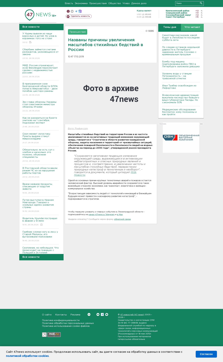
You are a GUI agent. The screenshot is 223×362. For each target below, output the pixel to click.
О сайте (47, 315)
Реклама (75, 315)
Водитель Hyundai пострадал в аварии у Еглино (39, 221)
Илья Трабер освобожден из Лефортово (179, 87)
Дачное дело (139, 3)
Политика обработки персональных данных (68, 323)
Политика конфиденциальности (60, 320)
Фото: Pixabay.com (78, 129)
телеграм (76, 11)
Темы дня (169, 27)
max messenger (80, 11)
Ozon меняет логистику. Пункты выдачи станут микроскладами (36, 138)
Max (106, 314)
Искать (201, 3)
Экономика (81, 3)
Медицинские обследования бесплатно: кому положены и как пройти (179, 112)
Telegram (102, 314)
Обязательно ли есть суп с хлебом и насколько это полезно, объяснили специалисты (38, 155)
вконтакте (72, 11)
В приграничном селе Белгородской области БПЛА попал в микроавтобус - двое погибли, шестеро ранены (40, 89)
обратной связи (122, 219)
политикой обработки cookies (27, 356)
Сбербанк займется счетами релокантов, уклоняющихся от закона (40, 54)
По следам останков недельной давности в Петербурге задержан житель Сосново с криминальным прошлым (181, 51)
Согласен (206, 354)
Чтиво (126, 3)
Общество (114, 3)
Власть (69, 3)
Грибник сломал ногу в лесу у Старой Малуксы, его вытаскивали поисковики (40, 236)
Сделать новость (80, 16)
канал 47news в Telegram (102, 214)
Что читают (192, 27)
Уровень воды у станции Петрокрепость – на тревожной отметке (177, 76)
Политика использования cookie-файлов (66, 326)
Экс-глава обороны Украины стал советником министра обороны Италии (39, 106)
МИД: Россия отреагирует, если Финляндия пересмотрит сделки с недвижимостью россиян (40, 71)
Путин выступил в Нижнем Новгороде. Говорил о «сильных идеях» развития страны (38, 205)
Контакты (61, 315)
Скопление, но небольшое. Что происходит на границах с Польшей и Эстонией (40, 252)
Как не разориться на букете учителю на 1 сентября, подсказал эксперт (39, 122)
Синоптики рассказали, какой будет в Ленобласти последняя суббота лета (180, 37)
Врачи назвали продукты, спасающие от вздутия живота (37, 188)
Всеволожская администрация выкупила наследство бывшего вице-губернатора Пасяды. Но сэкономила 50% (180, 98)
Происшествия (98, 3)
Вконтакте (97, 314)
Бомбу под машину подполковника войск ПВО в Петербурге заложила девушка (180, 64)
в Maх (120, 214)
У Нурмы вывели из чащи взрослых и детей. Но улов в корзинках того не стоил (39, 38)
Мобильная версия (68, 11)
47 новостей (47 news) (132, 315)
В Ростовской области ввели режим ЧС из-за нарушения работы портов (39, 172)
